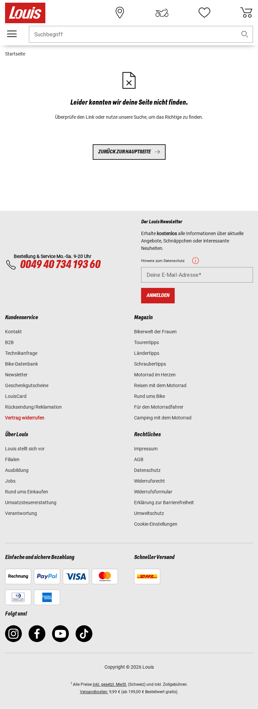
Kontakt (13, 331)
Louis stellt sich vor (25, 448)
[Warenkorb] (246, 13)
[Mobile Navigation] (11, 34)
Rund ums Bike (149, 396)
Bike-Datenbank (21, 364)
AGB (138, 459)
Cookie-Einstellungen (155, 524)
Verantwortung (21, 513)
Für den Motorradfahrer (158, 407)
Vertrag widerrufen (24, 417)
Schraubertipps (150, 364)
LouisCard (16, 396)
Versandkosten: (94, 691)
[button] (245, 34)
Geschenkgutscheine (26, 385)
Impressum (146, 448)
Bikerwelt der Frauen (155, 331)
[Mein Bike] (162, 13)
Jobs (10, 481)
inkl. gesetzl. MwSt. (110, 684)
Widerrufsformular (153, 491)
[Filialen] (120, 13)
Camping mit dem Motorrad (162, 417)
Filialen (12, 459)
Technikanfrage (21, 353)
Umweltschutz (149, 513)
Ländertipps (146, 353)
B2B (9, 342)
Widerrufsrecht (149, 481)
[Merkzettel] (204, 13)
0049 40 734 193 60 (60, 264)
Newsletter (16, 374)
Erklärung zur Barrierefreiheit (164, 502)
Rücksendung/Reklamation (33, 407)
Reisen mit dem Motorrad (160, 385)
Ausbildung (17, 470)
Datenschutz (147, 470)
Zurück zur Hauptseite (124, 152)
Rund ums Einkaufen (26, 491)
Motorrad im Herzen (155, 374)
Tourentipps (146, 342)
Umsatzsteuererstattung (30, 502)
